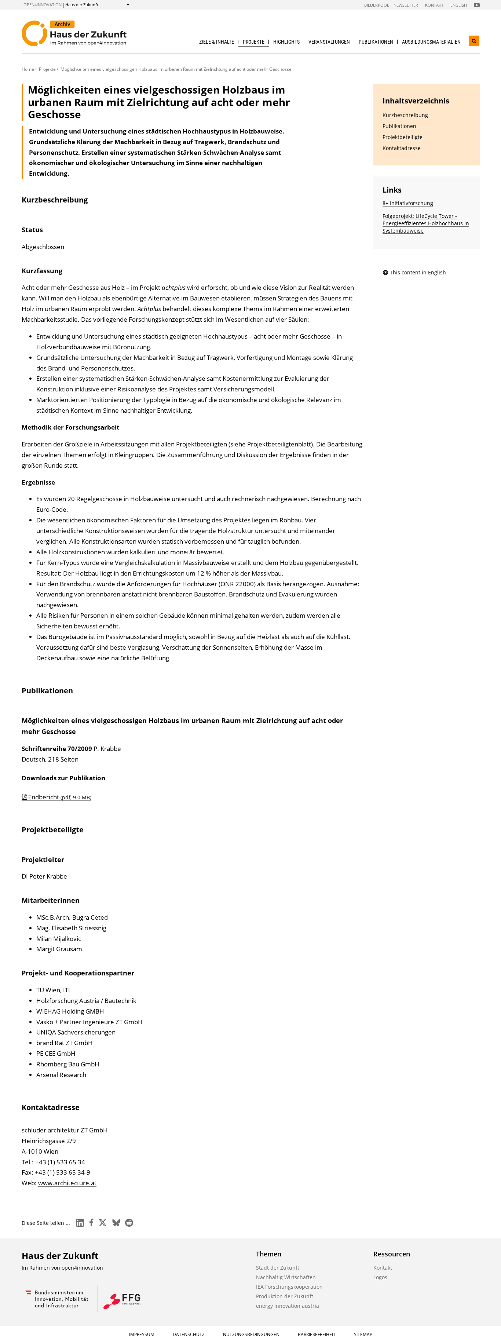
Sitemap (363, 1334)
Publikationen (376, 42)
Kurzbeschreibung (405, 115)
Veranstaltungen (329, 42)
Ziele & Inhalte (216, 42)
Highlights (286, 42)
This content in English (418, 272)
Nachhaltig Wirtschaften (286, 1277)
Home (28, 69)
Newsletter (406, 5)
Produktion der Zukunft (284, 1296)
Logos (380, 1277)
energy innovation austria (287, 1305)
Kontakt (434, 5)
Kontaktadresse (402, 148)
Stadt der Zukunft (277, 1267)
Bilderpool (376, 5)
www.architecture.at (67, 1183)
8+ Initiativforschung (408, 203)
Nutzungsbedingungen (251, 1334)
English (458, 5)
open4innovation (42, 4)
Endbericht (59, 797)
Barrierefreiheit (317, 1334)
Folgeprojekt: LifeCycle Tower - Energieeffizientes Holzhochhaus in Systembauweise (426, 223)
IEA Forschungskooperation (289, 1286)
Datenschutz (189, 1334)
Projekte (253, 42)
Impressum (141, 1334)
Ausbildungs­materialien (431, 42)
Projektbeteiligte (403, 137)
